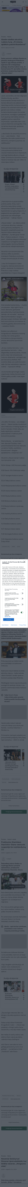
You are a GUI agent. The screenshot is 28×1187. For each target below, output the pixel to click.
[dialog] (14, 593)
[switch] (22, 593)
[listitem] (14, 590)
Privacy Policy (22, 625)
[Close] (24, 562)
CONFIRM (8, 619)
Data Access (14, 625)
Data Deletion (5, 625)
